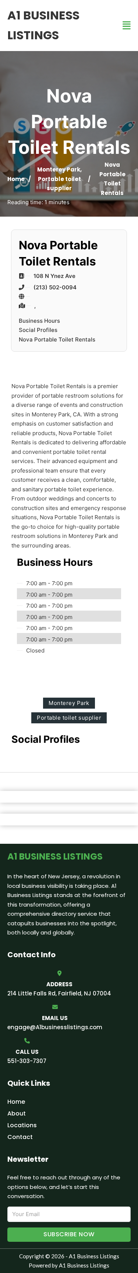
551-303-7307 (26, 1061)
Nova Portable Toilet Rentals (57, 339)
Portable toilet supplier (69, 717)
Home (16, 179)
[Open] (127, 25)
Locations (22, 1125)
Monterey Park (58, 169)
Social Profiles (38, 329)
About (16, 1113)
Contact (20, 1137)
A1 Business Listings (43, 25)
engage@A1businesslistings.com (54, 1027)
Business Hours (39, 320)
